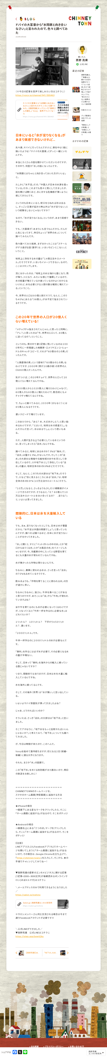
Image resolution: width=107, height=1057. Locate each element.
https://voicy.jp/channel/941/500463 (35, 95)
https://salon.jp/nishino (28, 895)
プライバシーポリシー (54, 1046)
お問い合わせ (76, 1046)
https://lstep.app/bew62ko (30, 936)
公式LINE (84, 64)
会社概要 (35, 1046)
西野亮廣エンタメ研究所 (95, 1053)
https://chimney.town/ (29, 858)
